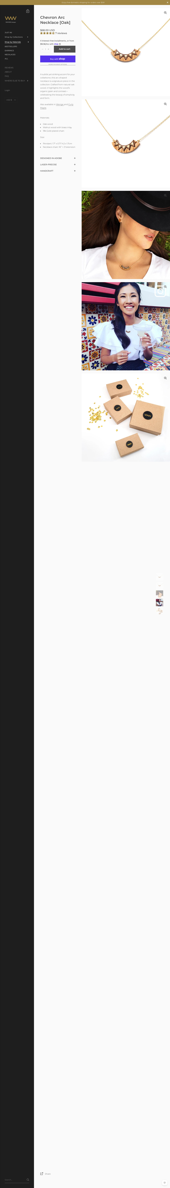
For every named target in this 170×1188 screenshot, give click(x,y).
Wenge (60, 104)
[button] (47, 33)
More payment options (58, 64)
